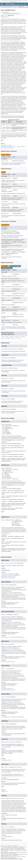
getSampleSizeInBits (18, 302)
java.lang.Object (5, 12)
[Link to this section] (17, 151)
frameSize (15, 201)
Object (6, 16)
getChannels (16, 274)
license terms (14, 1)
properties (15, 320)
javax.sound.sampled (6, 6)
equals (6, 336)
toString (15, 324)
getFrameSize (16, 289)
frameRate (15, 195)
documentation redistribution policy (8, 857)
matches (14, 313)
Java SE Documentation (5, 847)
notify (3, 338)
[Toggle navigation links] (2, 4)
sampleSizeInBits (17, 213)
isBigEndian (16, 307)
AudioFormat (16, 6)
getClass (17, 336)
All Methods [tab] (5, 266)
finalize (12, 336)
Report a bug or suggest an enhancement (9, 845)
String (15, 253)
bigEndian (15, 178)
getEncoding (16, 278)
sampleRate (15, 207)
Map (12, 253)
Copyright (3, 854)
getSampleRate (16, 298)
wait (13, 338)
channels (15, 184)
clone (2, 336)
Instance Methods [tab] (15, 266)
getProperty (16, 293)
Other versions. (4, 851)
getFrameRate (16, 284)
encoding (15, 190)
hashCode (22, 336)
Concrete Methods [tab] (7, 267)
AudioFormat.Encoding (18, 160)
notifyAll (8, 338)
